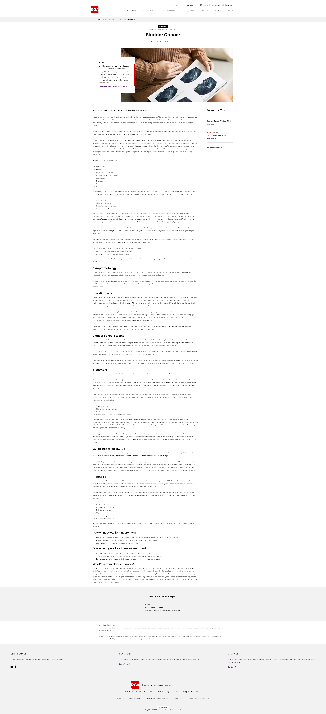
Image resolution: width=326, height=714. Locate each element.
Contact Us (232, 667)
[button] (175, 5)
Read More (212, 124)
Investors (120, 698)
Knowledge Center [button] (187, 10)
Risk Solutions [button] (130, 10)
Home (98, 20)
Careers (230, 10)
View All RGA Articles (213, 147)
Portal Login (190, 5)
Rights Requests (192, 691)
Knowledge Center (109, 20)
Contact (217, 5)
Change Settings (163, 707)
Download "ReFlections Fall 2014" (112, 86)
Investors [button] (217, 10)
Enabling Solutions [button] (149, 10)
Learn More (123, 664)
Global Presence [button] (168, 10)
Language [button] (228, 5)
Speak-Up (178, 698)
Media (206, 5)
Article (119, 20)
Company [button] (204, 10)
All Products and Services (139, 691)
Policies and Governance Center (158, 698)
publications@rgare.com (106, 633)
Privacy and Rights (135, 698)
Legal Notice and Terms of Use (198, 698)
